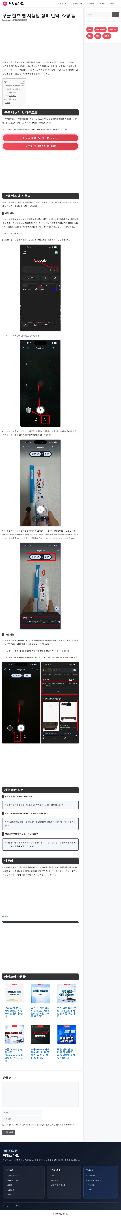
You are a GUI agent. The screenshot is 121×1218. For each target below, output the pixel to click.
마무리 (7, 103)
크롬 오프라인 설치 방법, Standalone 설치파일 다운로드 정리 (14, 1055)
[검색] (115, 14)
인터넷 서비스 (12, 1176)
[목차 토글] (21, 82)
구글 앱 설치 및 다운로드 (14, 85)
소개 (53, 1176)
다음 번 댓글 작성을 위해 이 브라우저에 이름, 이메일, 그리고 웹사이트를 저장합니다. (40, 1125)
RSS (89, 1190)
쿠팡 (90, 29)
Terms (12, 1206)
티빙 (90, 36)
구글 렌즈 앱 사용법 (12, 89)
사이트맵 (91, 1185)
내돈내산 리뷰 (76, 3)
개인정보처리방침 (94, 1180)
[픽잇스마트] (14, 3)
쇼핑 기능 (12, 96)
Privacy (5, 1206)
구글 (6, 916)
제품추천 (90, 3)
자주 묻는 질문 (10, 99)
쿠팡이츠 (113, 29)
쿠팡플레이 (100, 29)
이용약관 (91, 1176)
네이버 (106, 36)
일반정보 (102, 3)
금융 (112, 3)
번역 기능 (12, 92)
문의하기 (54, 1180)
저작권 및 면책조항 (58, 1185)
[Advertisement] (40, 39)
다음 (98, 36)
